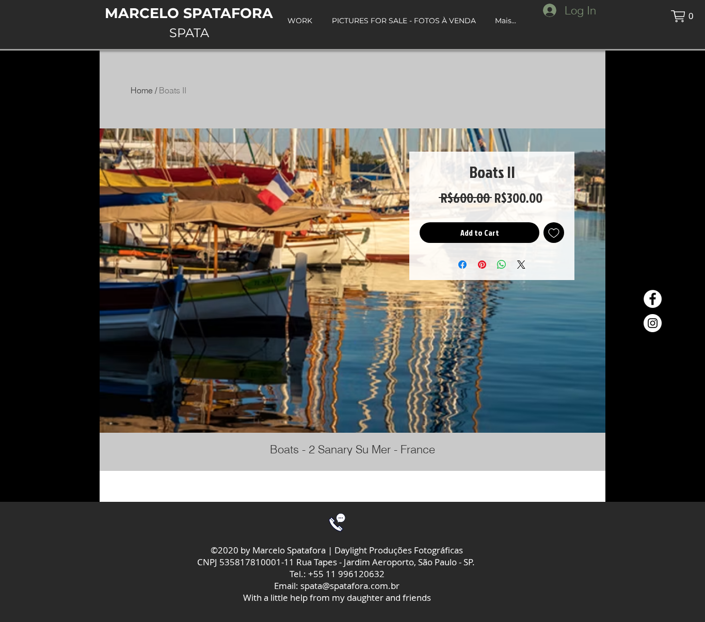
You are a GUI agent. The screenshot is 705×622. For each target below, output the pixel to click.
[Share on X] (521, 264)
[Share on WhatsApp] (501, 264)
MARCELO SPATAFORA (189, 13)
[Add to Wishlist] (553, 232)
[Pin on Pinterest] (482, 264)
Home (142, 90)
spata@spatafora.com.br (349, 586)
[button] (683, 16)
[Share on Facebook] (462, 264)
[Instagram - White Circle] (653, 323)
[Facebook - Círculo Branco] (653, 299)
